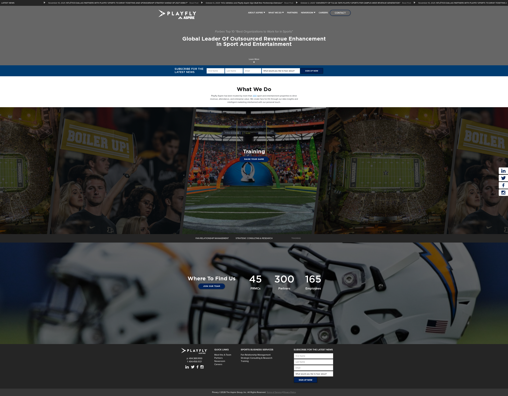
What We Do (275, 12)
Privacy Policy (289, 392)
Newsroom (307, 12)
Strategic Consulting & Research (256, 358)
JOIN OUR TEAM (211, 286)
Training (245, 361)
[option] (122, 2)
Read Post (193, 3)
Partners (292, 12)
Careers (323, 12)
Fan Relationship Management (256, 354)
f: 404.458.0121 (194, 361)
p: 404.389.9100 (194, 358)
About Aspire (255, 12)
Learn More (254, 59)
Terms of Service (274, 392)
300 (255, 96)
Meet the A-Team (222, 354)
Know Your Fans (254, 159)
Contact (340, 13)
